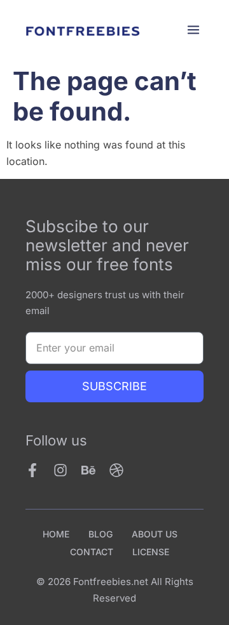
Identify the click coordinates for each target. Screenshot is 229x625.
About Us (154, 534)
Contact (91, 551)
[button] (193, 30)
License (150, 551)
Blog (100, 534)
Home (56, 534)
